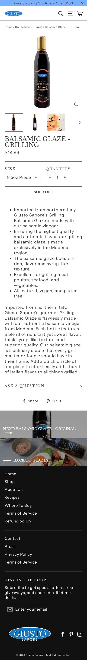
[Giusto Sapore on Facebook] (62, 633)
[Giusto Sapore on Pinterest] (71, 633)
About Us (14, 489)
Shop (10, 481)
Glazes (37, 27)
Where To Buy (18, 505)
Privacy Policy (18, 554)
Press (10, 546)
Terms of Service (21, 513)
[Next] (79, 122)
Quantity (58, 169)
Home (9, 27)
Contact (12, 538)
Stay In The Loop (25, 580)
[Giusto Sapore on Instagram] (79, 633)
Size (10, 169)
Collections (23, 27)
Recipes (12, 497)
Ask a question (25, 386)
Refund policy (18, 521)
